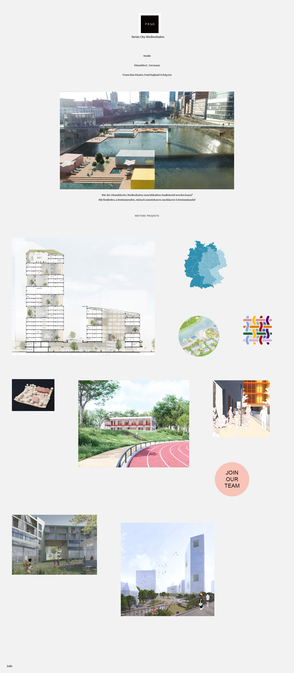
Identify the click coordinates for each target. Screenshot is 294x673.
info (9, 666)
